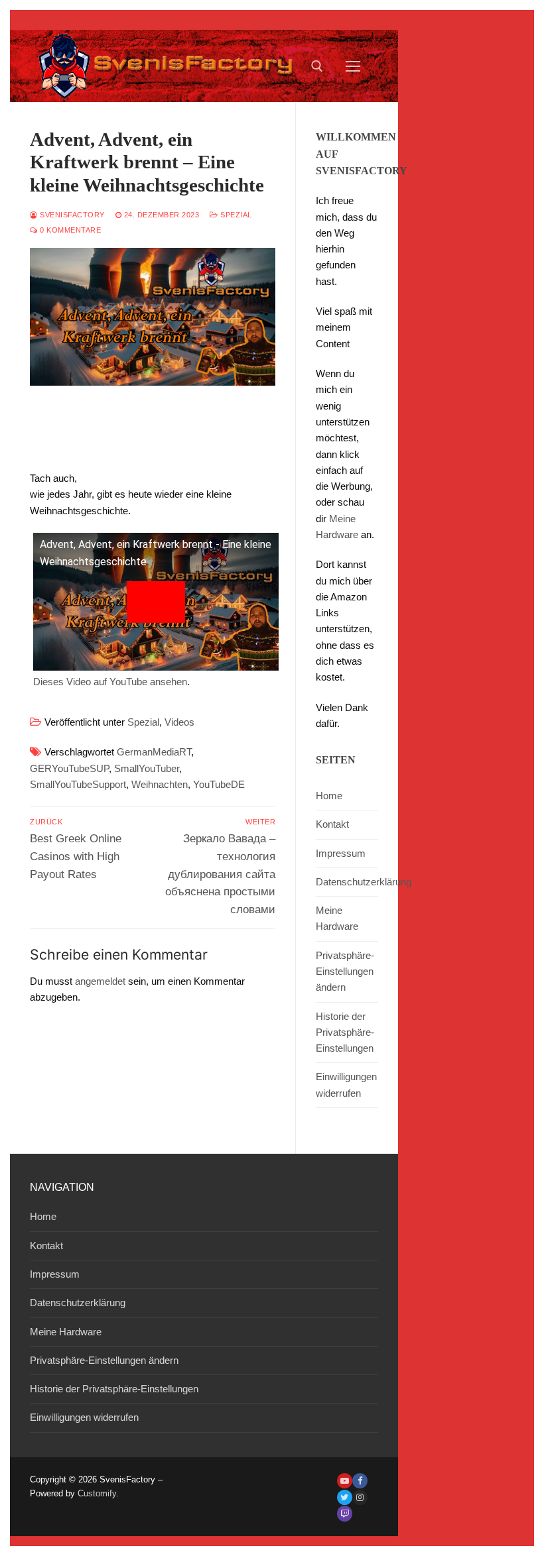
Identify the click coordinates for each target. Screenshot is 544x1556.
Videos (179, 722)
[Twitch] (344, 1513)
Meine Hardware (337, 918)
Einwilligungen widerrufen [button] (346, 1084)
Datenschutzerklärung (347, 881)
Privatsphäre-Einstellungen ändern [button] (345, 971)
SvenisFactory (71, 215)
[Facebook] (360, 1480)
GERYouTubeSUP (69, 768)
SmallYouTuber (146, 768)
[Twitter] (344, 1497)
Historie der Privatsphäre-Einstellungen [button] (345, 1032)
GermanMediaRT (154, 751)
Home (329, 795)
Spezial (235, 215)
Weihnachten (159, 784)
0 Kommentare (69, 230)
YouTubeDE (219, 784)
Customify (97, 1493)
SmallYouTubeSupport (78, 784)
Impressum (341, 853)
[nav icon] (353, 66)
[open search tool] (317, 66)
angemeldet (100, 981)
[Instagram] (360, 1497)
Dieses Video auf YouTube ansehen (110, 681)
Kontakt (332, 824)
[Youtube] (344, 1480)
